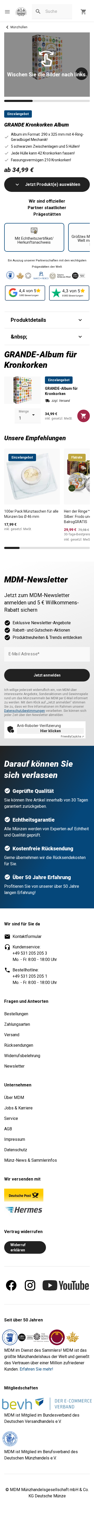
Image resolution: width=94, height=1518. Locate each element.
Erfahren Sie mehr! (36, 1369)
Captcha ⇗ (72, 736)
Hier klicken (50, 731)
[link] (21, 11)
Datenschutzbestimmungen (24, 711)
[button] (7, 12)
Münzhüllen (18, 27)
